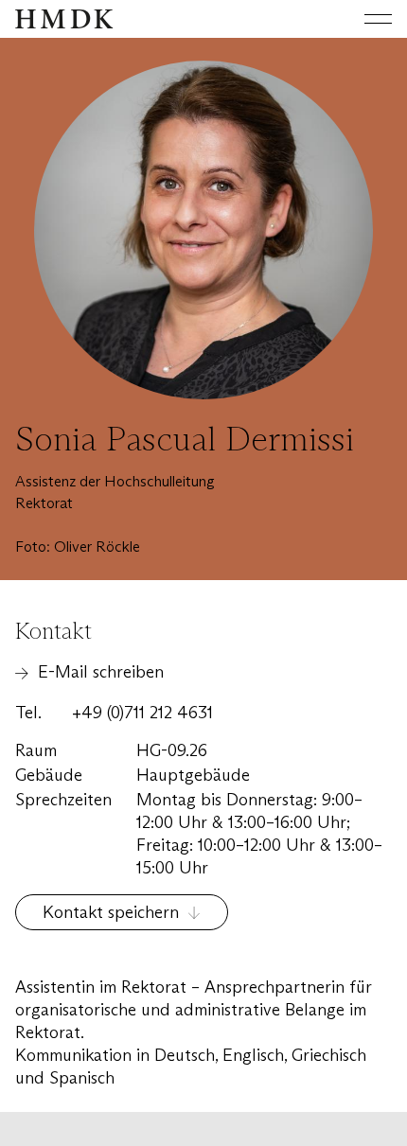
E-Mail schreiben (101, 671)
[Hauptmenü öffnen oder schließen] (363, 19)
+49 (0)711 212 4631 (142, 712)
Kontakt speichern (111, 912)
